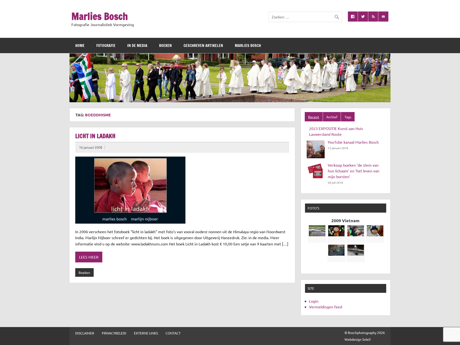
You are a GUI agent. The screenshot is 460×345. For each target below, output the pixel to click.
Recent (313, 117)
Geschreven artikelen (203, 45)
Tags (348, 117)
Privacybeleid (114, 333)
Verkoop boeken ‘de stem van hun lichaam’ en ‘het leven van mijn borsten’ (353, 171)
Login (313, 301)
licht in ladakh (95, 136)
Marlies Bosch (99, 16)
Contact (173, 333)
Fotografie (105, 45)
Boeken (165, 45)
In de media (137, 45)
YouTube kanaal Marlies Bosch (353, 142)
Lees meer (88, 257)
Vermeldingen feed (325, 306)
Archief (331, 117)
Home (80, 45)
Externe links (146, 333)
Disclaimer (84, 333)
